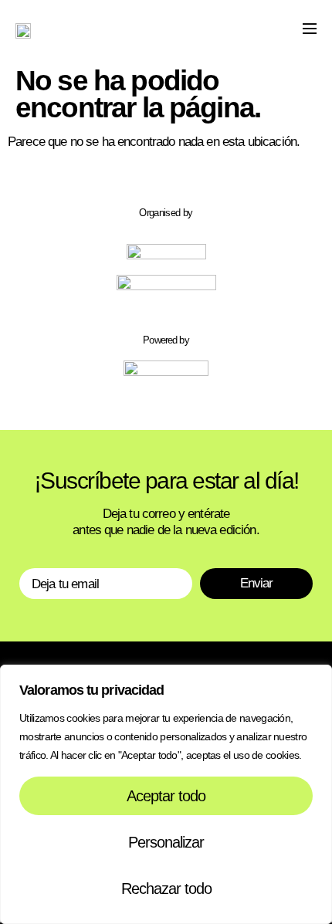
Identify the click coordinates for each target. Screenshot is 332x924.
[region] (166, 794)
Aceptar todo (166, 795)
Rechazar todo (166, 888)
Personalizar (166, 842)
